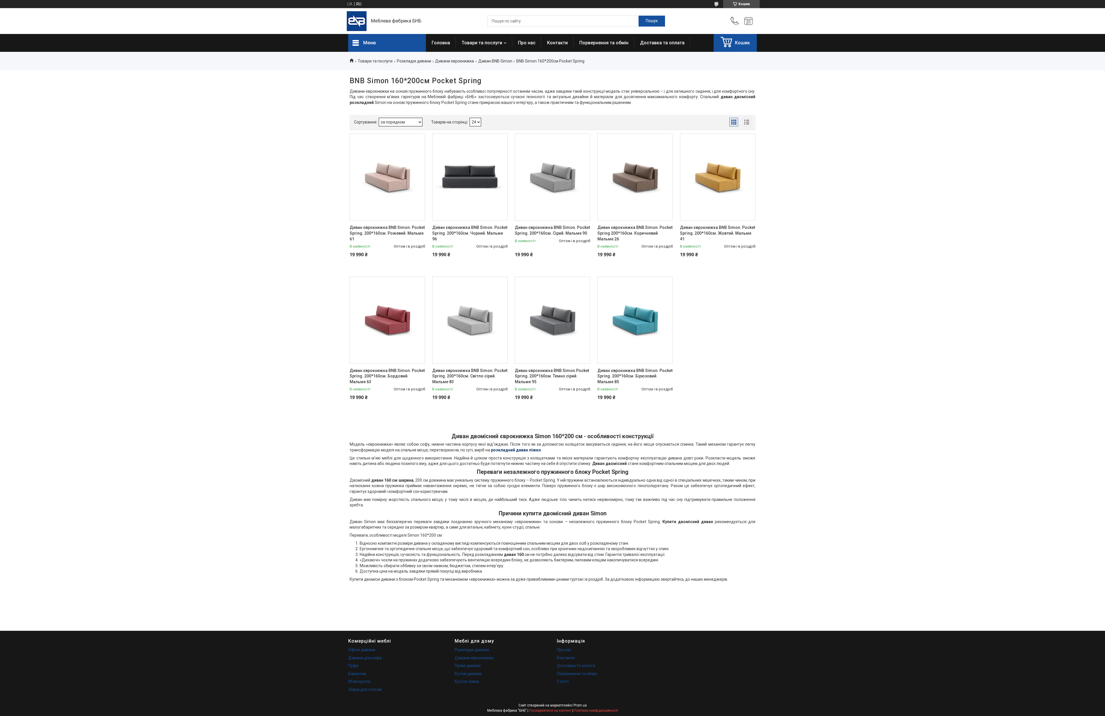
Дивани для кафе (365, 658)
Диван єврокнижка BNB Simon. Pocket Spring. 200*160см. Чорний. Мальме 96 (469, 233)
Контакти (557, 42)
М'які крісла (359, 681)
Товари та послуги (482, 42)
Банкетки (357, 673)
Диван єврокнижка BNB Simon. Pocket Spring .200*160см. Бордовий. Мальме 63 (387, 376)
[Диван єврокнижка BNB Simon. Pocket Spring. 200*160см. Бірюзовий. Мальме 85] (635, 320)
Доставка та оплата (662, 42)
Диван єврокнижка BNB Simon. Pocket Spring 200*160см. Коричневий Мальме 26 (634, 233)
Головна (441, 42)
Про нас (527, 42)
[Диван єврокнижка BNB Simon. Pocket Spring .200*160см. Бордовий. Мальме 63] (387, 320)
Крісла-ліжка (467, 681)
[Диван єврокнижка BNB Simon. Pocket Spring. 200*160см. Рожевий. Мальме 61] (387, 177)
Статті (563, 681)
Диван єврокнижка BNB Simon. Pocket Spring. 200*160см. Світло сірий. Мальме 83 (469, 376)
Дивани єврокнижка (454, 61)
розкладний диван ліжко (516, 450)
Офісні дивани (361, 649)
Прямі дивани (468, 665)
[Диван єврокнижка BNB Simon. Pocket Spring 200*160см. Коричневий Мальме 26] (635, 177)
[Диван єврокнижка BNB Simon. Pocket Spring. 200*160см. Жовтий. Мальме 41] (717, 177)
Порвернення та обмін (603, 42)
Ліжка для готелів (365, 689)
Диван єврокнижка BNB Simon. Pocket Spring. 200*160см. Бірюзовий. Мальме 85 (634, 376)
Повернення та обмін (577, 673)
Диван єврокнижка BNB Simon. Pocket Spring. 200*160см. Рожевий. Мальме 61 (387, 233)
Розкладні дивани (414, 61)
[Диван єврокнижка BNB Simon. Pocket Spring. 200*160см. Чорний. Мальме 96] (470, 177)
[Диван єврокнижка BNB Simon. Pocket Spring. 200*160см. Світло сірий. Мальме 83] (470, 320)
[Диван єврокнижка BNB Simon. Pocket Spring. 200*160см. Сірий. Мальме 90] (552, 177)
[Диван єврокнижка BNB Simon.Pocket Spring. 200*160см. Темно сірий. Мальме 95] (552, 320)
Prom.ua (580, 705)
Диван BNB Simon (495, 61)
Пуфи (353, 665)
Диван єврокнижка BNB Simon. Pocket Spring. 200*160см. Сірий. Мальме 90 (552, 230)
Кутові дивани (468, 673)
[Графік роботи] (748, 21)
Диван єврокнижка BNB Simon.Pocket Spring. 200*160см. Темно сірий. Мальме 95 (552, 376)
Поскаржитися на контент (550, 711)
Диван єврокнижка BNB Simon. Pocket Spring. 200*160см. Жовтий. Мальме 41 (717, 233)
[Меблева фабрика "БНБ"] (357, 21)
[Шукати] (652, 21)
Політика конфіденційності (596, 711)
